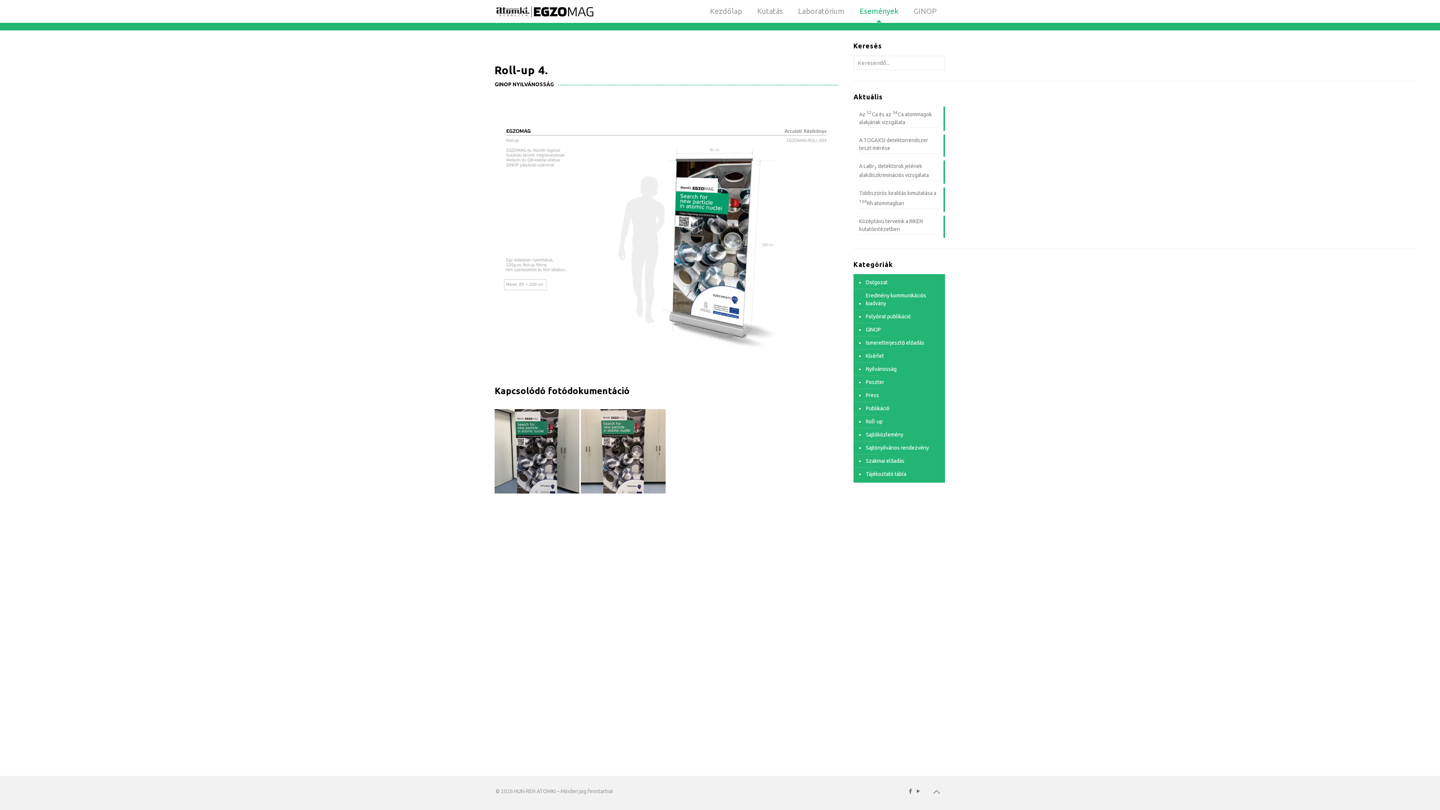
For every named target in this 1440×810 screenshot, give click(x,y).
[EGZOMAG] (545, 11)
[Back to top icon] (936, 792)
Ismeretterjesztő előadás (895, 343)
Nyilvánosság (881, 369)
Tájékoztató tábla (886, 474)
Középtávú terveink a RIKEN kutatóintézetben (891, 225)
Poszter (875, 382)
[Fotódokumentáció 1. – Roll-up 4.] (537, 451)
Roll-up (874, 421)
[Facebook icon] (910, 791)
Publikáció (878, 408)
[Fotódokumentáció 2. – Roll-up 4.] (623, 451)
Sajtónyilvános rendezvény (897, 448)
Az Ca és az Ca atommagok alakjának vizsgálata (895, 117)
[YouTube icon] (918, 791)
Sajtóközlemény (884, 435)
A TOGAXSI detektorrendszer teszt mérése (893, 144)
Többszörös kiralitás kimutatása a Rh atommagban (897, 198)
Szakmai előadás (885, 461)
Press (872, 395)
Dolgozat (877, 282)
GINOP (873, 330)
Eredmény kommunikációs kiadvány (896, 299)
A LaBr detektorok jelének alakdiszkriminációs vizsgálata (894, 170)
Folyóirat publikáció (888, 317)
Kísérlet (875, 356)
